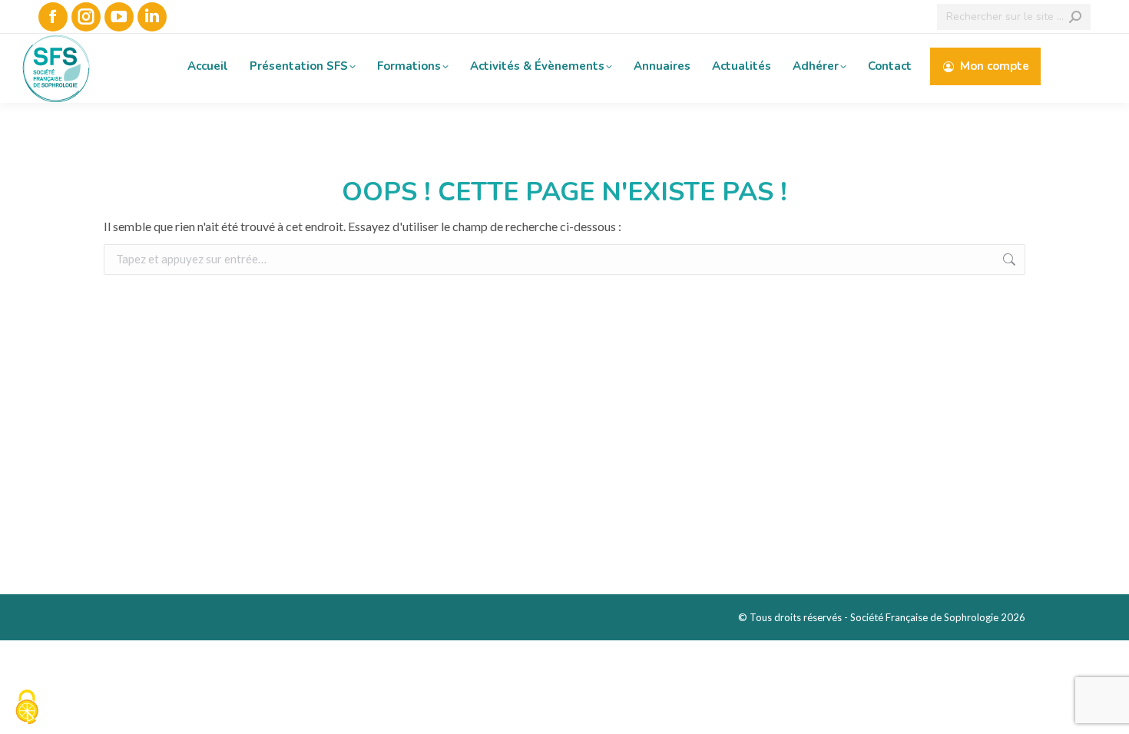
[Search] (1075, 17)
